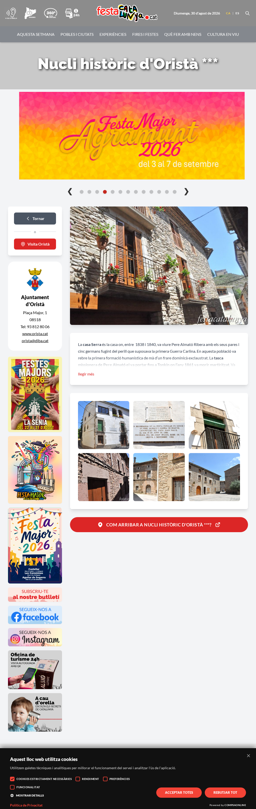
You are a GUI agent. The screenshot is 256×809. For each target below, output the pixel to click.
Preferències (120, 778)
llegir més (86, 373)
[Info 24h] (72, 13)
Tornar (38, 218)
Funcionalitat (28, 787)
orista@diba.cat (35, 340)
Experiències (113, 34)
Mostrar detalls (30, 795)
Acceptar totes (179, 792)
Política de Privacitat (26, 805)
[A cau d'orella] (11, 13)
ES (237, 13)
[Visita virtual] (50, 13)
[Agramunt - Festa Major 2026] (128, 135)
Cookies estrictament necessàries (44, 778)
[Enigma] (30, 13)
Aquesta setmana (35, 34)
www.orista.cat (35, 333)
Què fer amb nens (182, 34)
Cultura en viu (223, 34)
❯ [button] (186, 190)
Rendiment (90, 778)
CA (228, 13)
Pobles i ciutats (77, 34)
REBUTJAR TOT (225, 792)
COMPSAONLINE (235, 804)
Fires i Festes (145, 34)
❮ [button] (70, 190)
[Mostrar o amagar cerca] (247, 13)
